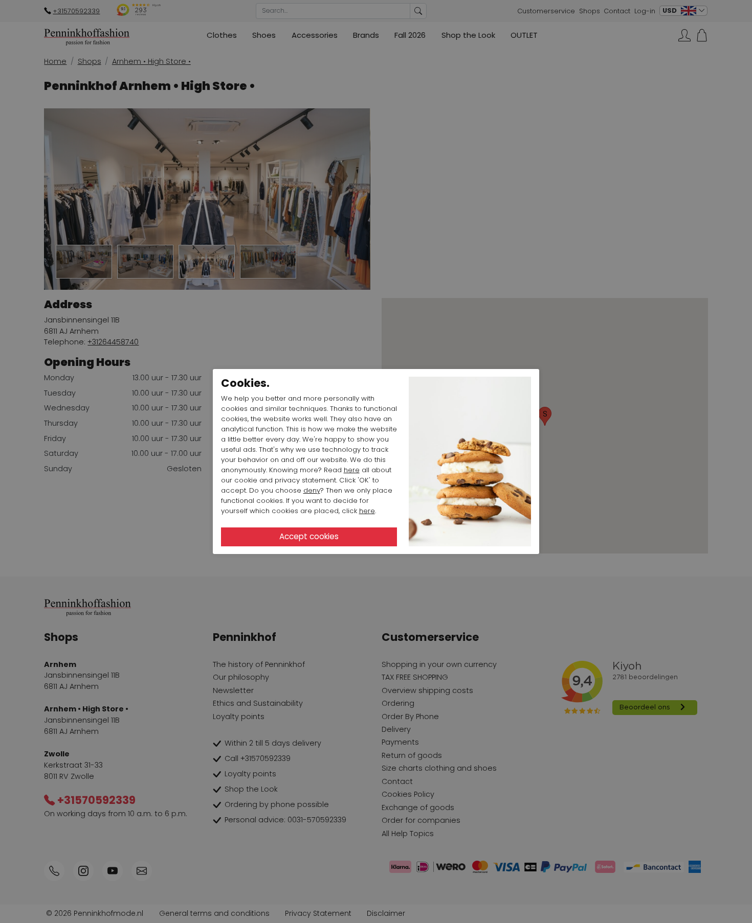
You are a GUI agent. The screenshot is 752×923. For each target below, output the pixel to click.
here (352, 470)
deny (311, 490)
